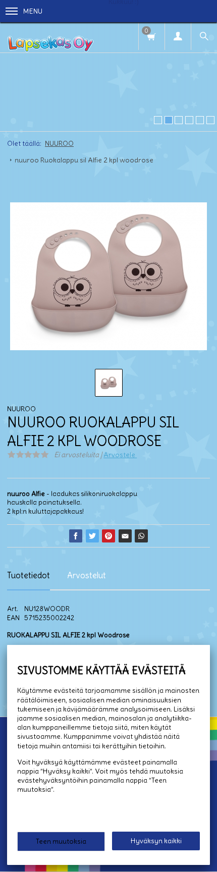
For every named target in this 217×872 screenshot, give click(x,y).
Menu (32, 11)
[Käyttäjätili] (178, 36)
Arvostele (120, 454)
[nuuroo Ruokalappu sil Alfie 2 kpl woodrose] (108, 276)
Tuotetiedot (28, 575)
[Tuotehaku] (204, 36)
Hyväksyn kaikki (156, 840)
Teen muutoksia (61, 841)
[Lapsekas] (50, 37)
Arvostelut (86, 575)
